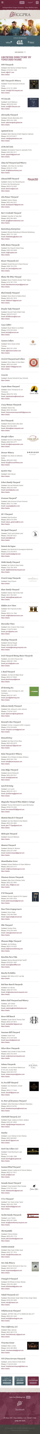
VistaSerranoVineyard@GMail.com (17, 1366)
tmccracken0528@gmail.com (15, 809)
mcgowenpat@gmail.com (14, 1270)
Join (22, 2)
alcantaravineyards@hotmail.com (16, 1108)
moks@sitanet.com (12, 1302)
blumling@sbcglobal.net (13, 1159)
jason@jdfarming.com (13, 698)
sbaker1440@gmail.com (13, 367)
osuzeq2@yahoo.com (13, 506)
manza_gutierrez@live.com (14, 522)
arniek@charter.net (12, 777)
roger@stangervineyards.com (15, 1124)
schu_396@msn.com (12, 885)
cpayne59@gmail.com (13, 154)
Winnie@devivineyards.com (15, 428)
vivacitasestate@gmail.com (15, 1350)
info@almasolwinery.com (14, 170)
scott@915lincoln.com (13, 106)
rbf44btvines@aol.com (13, 316)
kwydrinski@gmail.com (13, 554)
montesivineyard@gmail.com (15, 853)
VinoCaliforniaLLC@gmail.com (15, 1334)
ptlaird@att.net (10, 538)
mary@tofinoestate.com (13, 1255)
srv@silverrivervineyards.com (15, 1056)
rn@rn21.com (10, 72)
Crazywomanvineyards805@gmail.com (18, 412)
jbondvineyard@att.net (13, 679)
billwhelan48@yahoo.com (14, 1286)
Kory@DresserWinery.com (14, 462)
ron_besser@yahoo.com (13, 268)
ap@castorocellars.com (13, 351)
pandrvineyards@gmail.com (15, 901)
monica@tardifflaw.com (13, 965)
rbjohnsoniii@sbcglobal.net (14, 714)
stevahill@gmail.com (12, 1092)
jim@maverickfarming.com (14, 949)
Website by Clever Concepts (20, 1430)
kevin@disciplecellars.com (14, 444)
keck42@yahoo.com (12, 490)
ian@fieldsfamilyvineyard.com (15, 570)
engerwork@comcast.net (14, 917)
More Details (5, 75)
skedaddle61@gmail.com (14, 1024)
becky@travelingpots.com (14, 1318)
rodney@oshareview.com (14, 933)
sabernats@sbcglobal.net (14, 122)
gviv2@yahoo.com (11, 631)
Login (30, 2)
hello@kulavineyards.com (14, 761)
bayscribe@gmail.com (13, 1040)
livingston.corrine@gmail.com (15, 730)
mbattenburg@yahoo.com (14, 237)
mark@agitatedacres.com (14, 138)
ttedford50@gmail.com (13, 1207)
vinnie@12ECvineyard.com (14, 90)
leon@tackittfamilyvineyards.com (16, 1223)
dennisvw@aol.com (12, 189)
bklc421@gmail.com (12, 1140)
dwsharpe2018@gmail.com (14, 205)
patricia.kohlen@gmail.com (14, 1239)
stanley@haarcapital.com (14, 597)
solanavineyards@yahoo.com (15, 1074)
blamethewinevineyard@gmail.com (17, 284)
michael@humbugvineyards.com (16, 647)
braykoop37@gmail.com (13, 745)
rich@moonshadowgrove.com (15, 869)
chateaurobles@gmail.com (14, 1191)
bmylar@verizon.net (12, 332)
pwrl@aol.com (10, 1175)
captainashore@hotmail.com (15, 396)
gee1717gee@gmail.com (14, 825)
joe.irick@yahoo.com (12, 663)
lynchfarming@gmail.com (14, 793)
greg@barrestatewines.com (15, 221)
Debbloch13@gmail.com (13, 300)
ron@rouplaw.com (11, 252)
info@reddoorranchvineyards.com (16, 992)
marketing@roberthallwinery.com (16, 1008)
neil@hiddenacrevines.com (14, 615)
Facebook (20, 1409)
